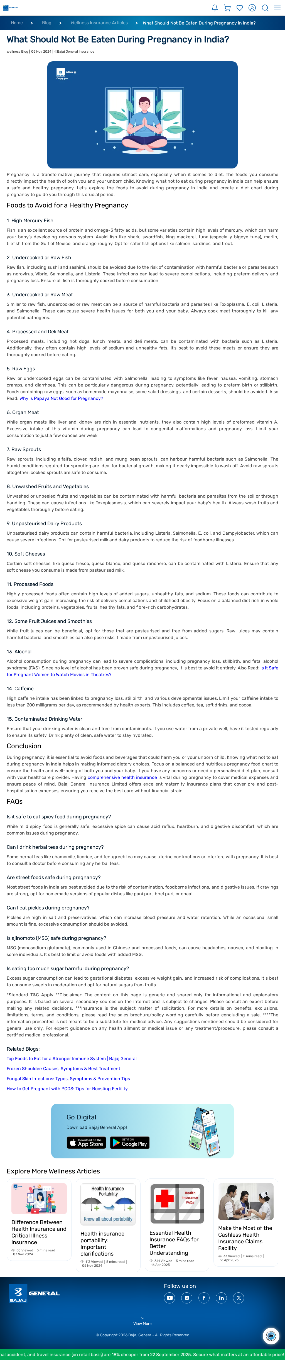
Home (17, 22)
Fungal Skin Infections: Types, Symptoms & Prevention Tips (68, 1078)
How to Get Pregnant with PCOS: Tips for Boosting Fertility (67, 1088)
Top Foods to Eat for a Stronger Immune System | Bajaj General (72, 1058)
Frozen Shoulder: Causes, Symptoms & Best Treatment (63, 1068)
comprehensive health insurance (122, 777)
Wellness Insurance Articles (99, 22)
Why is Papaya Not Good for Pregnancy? (61, 398)
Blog (46, 22)
